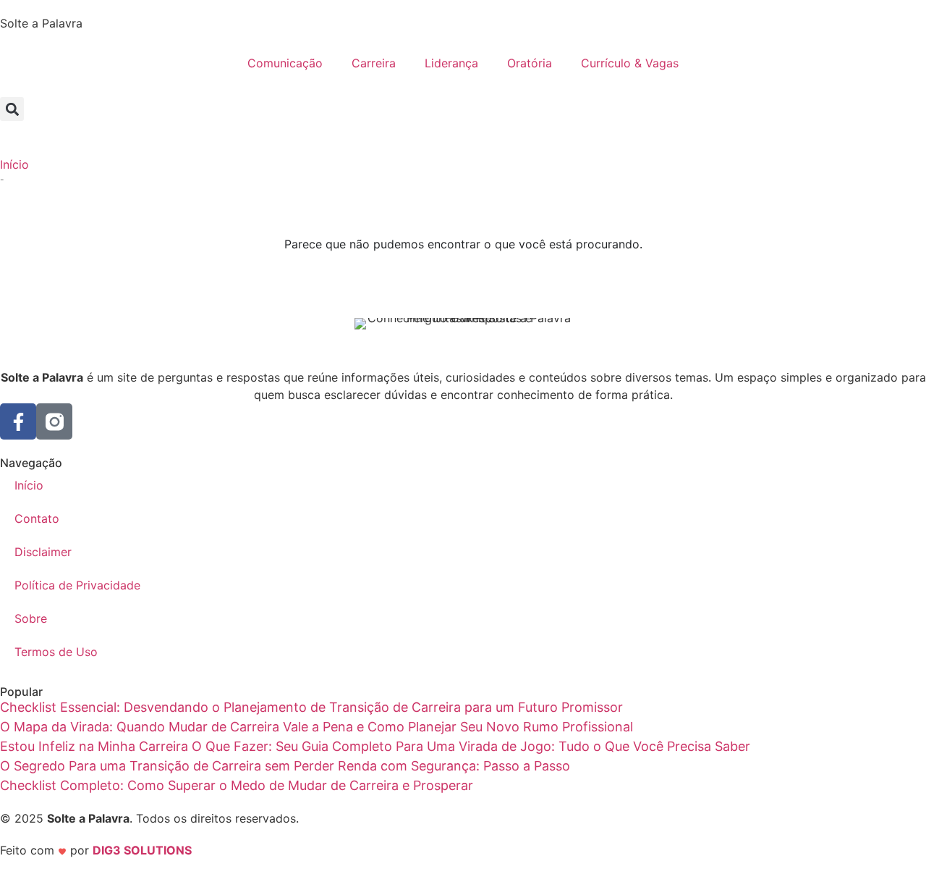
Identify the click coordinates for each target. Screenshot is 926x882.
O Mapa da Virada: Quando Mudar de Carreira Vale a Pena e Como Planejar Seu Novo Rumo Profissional (316, 726)
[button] (12, 109)
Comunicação (285, 63)
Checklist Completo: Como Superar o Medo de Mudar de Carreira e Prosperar (236, 785)
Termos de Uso (56, 651)
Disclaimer (43, 552)
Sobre (30, 618)
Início (14, 164)
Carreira (374, 63)
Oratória (529, 63)
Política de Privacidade (77, 585)
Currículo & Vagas (630, 63)
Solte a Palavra (41, 23)
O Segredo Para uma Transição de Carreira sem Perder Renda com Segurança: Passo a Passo (285, 765)
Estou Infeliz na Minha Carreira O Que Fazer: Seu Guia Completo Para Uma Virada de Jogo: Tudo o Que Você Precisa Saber (375, 746)
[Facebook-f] (18, 421)
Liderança (451, 63)
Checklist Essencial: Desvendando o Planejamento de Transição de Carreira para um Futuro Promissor (311, 707)
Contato (36, 518)
